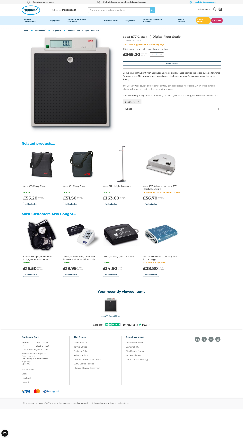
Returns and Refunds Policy (87, 359)
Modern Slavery (133, 355)
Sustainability (132, 347)
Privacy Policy (81, 355)
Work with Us (80, 342)
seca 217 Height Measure (117, 186)
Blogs (24, 373)
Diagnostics (130, 20)
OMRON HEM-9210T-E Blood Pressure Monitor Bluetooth (79, 258)
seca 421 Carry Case (74, 186)
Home (25, 31)
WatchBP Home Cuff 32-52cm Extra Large (160, 258)
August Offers (200, 20)
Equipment (55, 20)
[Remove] (152, 54)
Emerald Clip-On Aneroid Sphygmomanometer (37, 258)
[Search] (152, 10)
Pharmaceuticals (110, 20)
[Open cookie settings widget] (4, 433)
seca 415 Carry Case (34, 186)
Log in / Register (203, 9)
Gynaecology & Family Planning (152, 20)
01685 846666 (43, 346)
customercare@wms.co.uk (35, 349)
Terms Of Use (80, 347)
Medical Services (181, 20)
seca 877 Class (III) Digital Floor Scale (110, 316)
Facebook (26, 378)
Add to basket (172, 63)
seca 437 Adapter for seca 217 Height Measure (160, 187)
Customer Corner (134, 342)
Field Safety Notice (135, 351)
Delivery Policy (81, 351)
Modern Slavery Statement (87, 368)
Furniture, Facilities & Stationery (77, 20)
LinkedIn (26, 382)
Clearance (216, 20)
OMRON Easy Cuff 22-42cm (118, 256)
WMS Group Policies (84, 363)
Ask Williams (28, 369)
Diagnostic (56, 31)
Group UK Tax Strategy (137, 359)
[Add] (161, 54)
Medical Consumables (30, 20)
